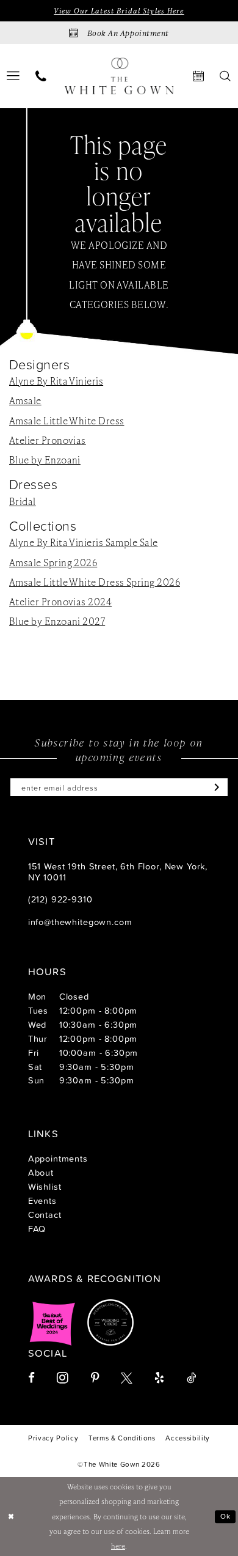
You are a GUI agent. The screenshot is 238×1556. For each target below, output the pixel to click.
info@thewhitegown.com (80, 921)
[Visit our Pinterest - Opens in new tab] (95, 1378)
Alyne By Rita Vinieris (56, 381)
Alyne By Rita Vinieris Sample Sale (83, 542)
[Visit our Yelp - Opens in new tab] (159, 1378)
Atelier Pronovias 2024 (60, 601)
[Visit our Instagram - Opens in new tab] (62, 1378)
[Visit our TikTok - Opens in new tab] (191, 1378)
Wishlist (45, 1186)
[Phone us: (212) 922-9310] (41, 76)
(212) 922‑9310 (60, 899)
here (118, 1546)
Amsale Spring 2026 (53, 562)
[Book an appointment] (198, 76)
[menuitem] (41, 76)
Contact (45, 1214)
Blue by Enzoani (45, 459)
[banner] (119, 76)
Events (42, 1200)
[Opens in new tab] (52, 1322)
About (41, 1172)
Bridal (22, 501)
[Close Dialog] (11, 1516)
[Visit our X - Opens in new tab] (126, 1378)
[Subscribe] (214, 787)
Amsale (25, 400)
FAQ (37, 1228)
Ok (225, 1516)
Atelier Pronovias (47, 440)
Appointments (58, 1158)
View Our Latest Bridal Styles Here (119, 10)
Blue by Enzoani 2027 (57, 621)
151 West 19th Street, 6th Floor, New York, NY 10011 (117, 871)
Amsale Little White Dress (66, 420)
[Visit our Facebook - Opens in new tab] (31, 1378)
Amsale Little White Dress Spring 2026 (94, 582)
